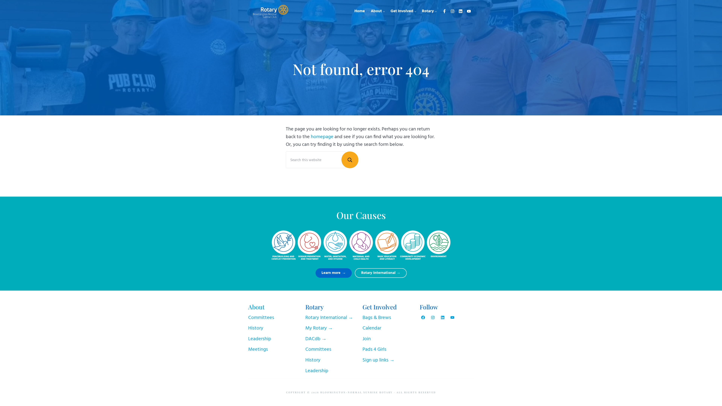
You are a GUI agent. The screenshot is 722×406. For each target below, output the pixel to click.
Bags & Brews (377, 318)
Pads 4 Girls (374, 349)
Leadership (259, 339)
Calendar (372, 328)
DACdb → (315, 339)
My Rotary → (319, 328)
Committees (261, 318)
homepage (322, 137)
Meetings (258, 349)
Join (367, 339)
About (256, 307)
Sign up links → (378, 360)
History (255, 328)
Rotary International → (329, 318)
